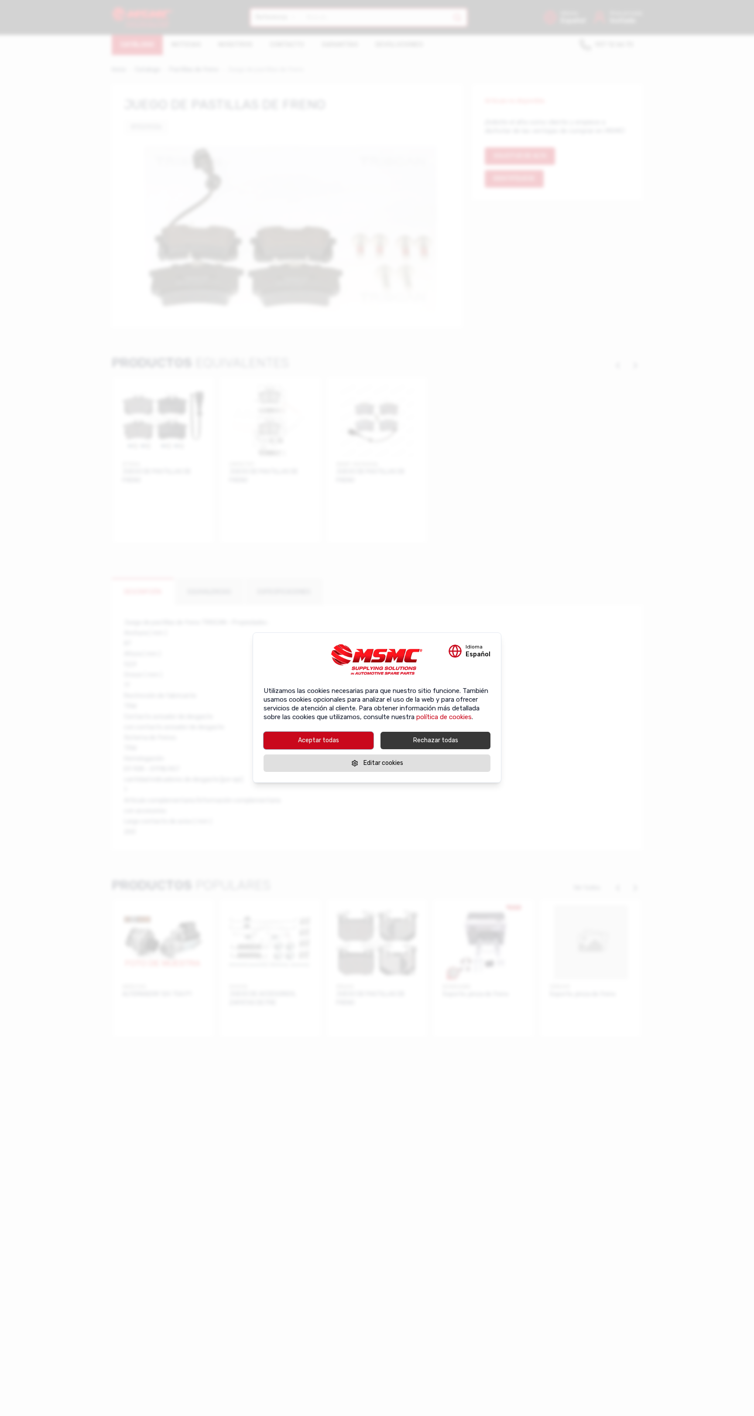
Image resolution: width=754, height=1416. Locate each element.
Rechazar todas (435, 740)
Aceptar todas (318, 740)
